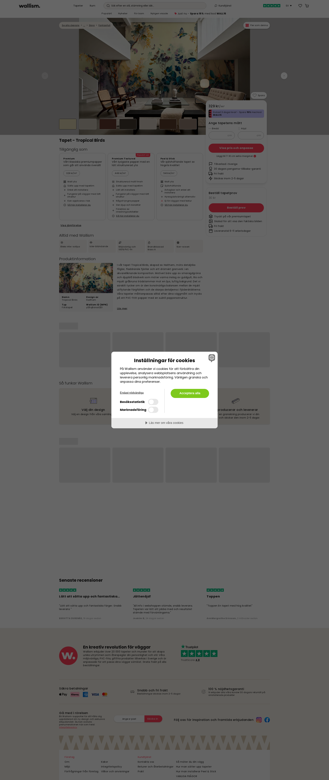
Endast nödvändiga (132, 392)
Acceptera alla (189, 393)
